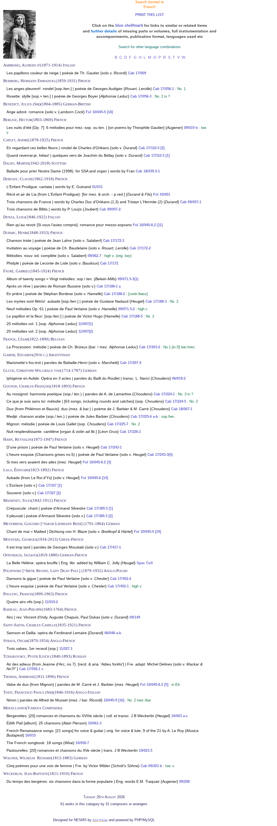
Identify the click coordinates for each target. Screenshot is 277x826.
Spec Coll (145, 563)
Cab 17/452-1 (118, 586)
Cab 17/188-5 (132, 316)
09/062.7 (94, 256)
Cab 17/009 (137, 73)
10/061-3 (94, 723)
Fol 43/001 (161, 194)
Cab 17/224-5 (175, 401)
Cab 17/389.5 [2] (99, 516)
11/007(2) (85, 331)
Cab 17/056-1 (163, 89)
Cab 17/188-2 (114, 294)
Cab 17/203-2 (149, 347)
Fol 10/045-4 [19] (147, 532)
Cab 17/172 (109, 263)
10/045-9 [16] (114, 700)
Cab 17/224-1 (164, 394)
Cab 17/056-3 (140, 96)
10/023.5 (145, 751)
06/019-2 (179, 378)
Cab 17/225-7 (117, 424)
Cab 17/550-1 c (31, 669)
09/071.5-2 (126, 309)
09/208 (184, 782)
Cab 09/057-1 (190, 202)
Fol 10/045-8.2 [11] (148, 225)
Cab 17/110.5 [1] (157, 156)
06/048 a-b (112, 633)
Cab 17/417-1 (110, 547)
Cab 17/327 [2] (49, 493)
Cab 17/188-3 (156, 301)
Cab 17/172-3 (113, 241)
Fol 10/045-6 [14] (94, 478)
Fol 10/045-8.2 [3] (97, 462)
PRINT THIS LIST (149, 15)
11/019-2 (51, 602)
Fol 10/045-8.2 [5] (154, 685)
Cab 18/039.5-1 (148, 171)
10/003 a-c (179, 716)
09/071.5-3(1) (128, 279)
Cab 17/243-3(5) (160, 455)
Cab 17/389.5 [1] (100, 508)
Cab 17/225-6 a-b (144, 417)
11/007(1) (85, 324)
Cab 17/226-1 (130, 432)
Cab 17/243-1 (111, 447)
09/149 (135, 617)
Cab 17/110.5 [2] (151, 148)
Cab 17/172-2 (140, 248)
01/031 (97, 187)
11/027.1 (65, 649)
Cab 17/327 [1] (50, 485)
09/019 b (191, 128)
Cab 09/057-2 (110, 209)
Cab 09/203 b (151, 766)
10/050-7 (82, 743)
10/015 (30, 735)
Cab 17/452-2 (120, 579)
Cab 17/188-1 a (109, 286)
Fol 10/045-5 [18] (99, 112)
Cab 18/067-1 (181, 409)
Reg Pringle (100, 820)
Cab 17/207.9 (130, 363)
